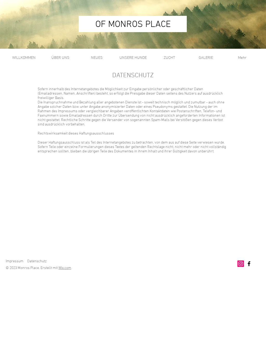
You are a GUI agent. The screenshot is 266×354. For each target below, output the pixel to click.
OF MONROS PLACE (133, 24)
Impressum (14, 261)
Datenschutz (37, 261)
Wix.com (64, 268)
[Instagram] (240, 263)
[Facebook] (249, 263)
